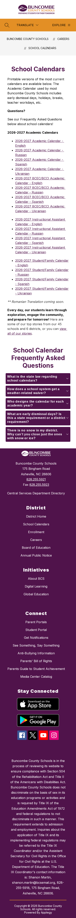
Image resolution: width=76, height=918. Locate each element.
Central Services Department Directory (36, 493)
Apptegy (46, 912)
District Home (36, 516)
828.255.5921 (36, 479)
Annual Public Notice (36, 555)
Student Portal (36, 630)
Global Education (36, 594)
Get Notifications (36, 638)
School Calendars (42, 48)
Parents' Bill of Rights (36, 661)
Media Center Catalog (36, 677)
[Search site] (7, 25)
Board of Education (36, 548)
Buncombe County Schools (28, 39)
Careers (63, 39)
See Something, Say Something (36, 645)
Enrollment (36, 532)
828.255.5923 (39, 485)
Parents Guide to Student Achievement (36, 669)
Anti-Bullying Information (36, 653)
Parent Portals (36, 622)
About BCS (36, 578)
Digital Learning (36, 586)
